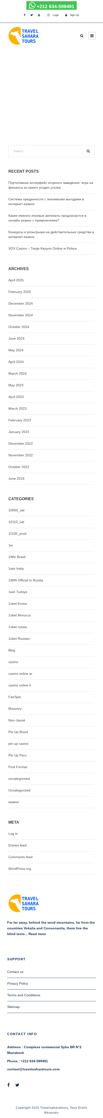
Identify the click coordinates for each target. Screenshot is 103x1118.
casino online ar (20, 673)
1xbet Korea (17, 603)
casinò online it (19, 685)
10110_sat (16, 522)
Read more (37, 934)
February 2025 (19, 292)
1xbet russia (17, 627)
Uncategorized (19, 790)
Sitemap (13, 1007)
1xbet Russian (19, 638)
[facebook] (24, 15)
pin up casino (18, 743)
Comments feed (20, 857)
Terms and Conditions (23, 995)
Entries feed (17, 845)
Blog (11, 650)
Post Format (17, 767)
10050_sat (16, 510)
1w (10, 545)
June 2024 (16, 338)
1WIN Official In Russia (25, 580)
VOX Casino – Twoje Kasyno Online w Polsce (42, 248)
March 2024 (17, 373)
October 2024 (18, 327)
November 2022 (20, 455)
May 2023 (15, 385)
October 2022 (18, 467)
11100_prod (17, 533)
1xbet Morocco (19, 615)
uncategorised (19, 779)
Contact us (15, 972)
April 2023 (16, 397)
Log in (13, 834)
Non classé (16, 720)
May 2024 (15, 350)
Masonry (15, 708)
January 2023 (18, 432)
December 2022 (20, 443)
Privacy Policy (17, 983)
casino (13, 662)
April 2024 (16, 362)
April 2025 (16, 280)
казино (13, 802)
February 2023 (19, 420)
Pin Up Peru (17, 755)
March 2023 (17, 408)
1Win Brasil (16, 557)
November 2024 (20, 315)
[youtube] (39, 15)
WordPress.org (19, 869)
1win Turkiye (17, 592)
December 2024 (20, 303)
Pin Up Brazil (18, 732)
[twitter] (31, 15)
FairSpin (14, 697)
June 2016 (16, 478)
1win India (16, 568)
